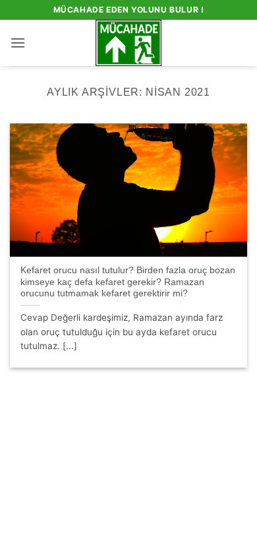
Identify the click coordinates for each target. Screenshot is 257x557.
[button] (18, 42)
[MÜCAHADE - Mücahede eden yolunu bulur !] (128, 43)
